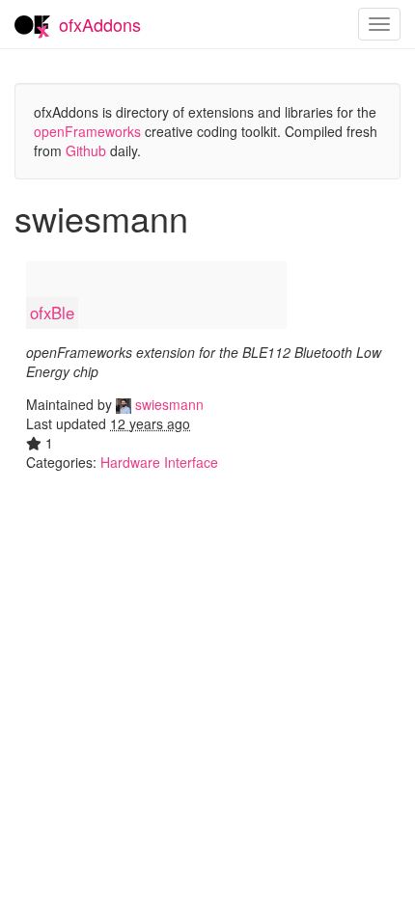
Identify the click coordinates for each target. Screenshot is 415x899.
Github (86, 150)
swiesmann (167, 404)
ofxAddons (100, 24)
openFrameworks (87, 131)
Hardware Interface (159, 462)
